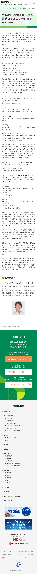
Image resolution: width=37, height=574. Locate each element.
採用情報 (6, 492)
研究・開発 (7, 453)
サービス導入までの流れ (12, 426)
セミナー (6, 445)
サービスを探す (8, 416)
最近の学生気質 (17, 8)
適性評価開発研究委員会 (12, 463)
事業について (8, 411)
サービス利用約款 (6, 552)
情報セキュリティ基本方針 (25, 555)
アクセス (8, 483)
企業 (6, 440)
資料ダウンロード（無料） (17, 372)
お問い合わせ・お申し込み (17, 359)
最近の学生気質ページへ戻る (12, 326)
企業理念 (8, 473)
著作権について (6, 558)
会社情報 (6, 470)
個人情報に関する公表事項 (25, 552)
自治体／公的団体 (10, 437)
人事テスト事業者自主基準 (13, 466)
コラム (9, 8)
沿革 (6, 480)
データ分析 (8, 461)
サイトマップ (22, 558)
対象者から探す (10, 421)
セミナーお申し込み (17, 385)
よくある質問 (8, 501)
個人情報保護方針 (6, 555)
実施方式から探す (10, 423)
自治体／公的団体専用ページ (14, 431)
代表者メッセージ (10, 475)
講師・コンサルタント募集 (12, 496)
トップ (3, 8)
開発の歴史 (8, 456)
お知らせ (6, 487)
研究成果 (8, 458)
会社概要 (8, 478)
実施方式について (10, 428)
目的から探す (9, 418)
